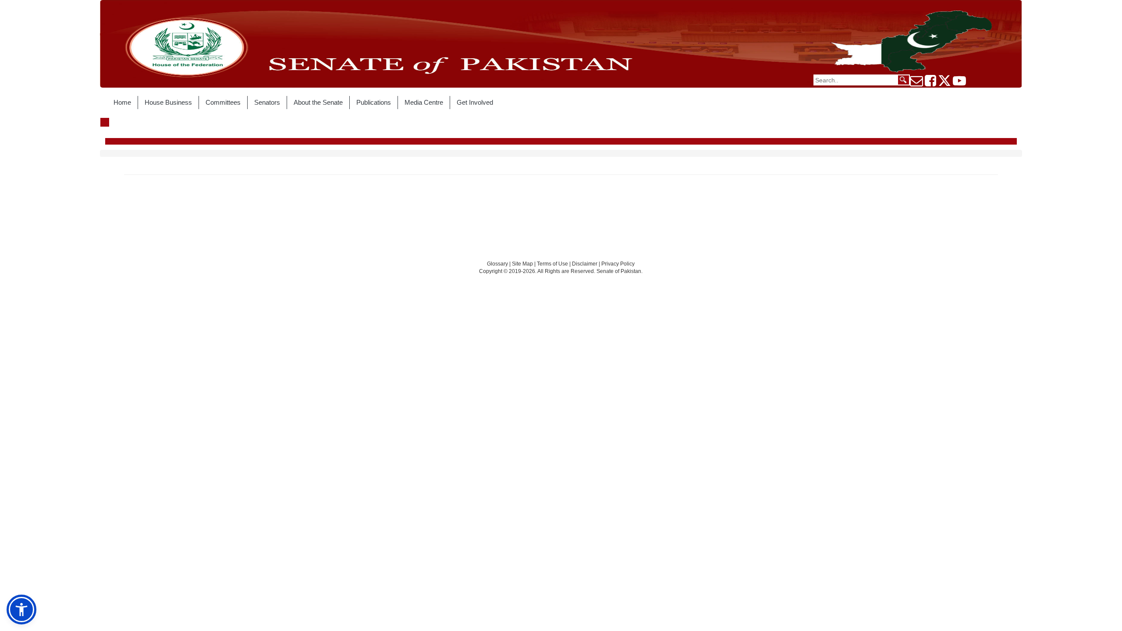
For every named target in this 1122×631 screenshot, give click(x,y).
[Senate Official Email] (916, 83)
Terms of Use (553, 264)
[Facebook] (930, 83)
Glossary (497, 264)
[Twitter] (944, 83)
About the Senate (318, 102)
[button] (21, 609)
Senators (267, 102)
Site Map (522, 264)
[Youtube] (959, 83)
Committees (223, 102)
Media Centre (424, 102)
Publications (373, 102)
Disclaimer (585, 264)
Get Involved (475, 102)
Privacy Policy (618, 264)
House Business (168, 102)
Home (122, 102)
